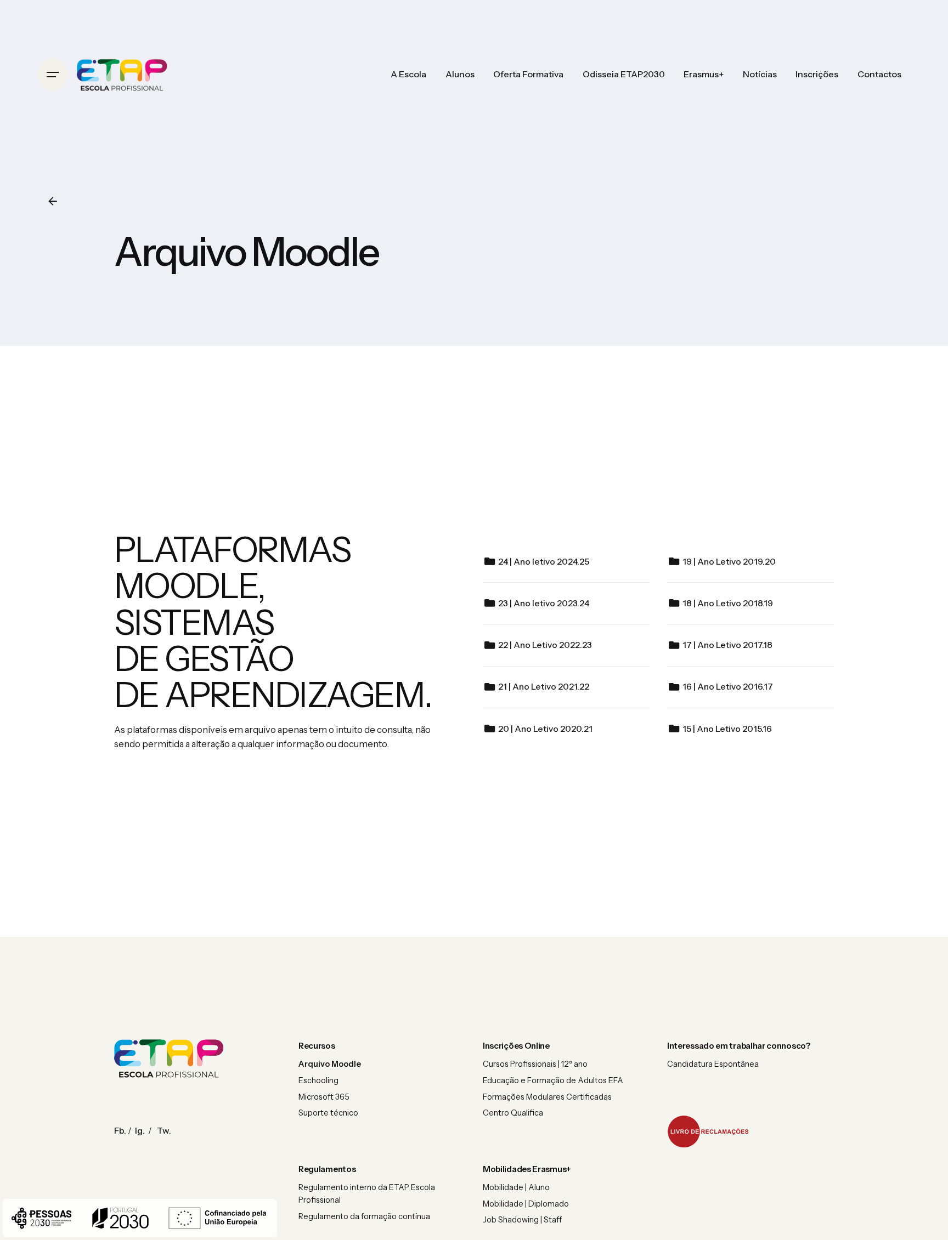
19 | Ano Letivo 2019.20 (729, 561)
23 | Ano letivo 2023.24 (543, 603)
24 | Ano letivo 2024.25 (543, 561)
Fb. (120, 1130)
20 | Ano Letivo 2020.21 (545, 729)
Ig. (140, 1130)
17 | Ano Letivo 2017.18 (727, 645)
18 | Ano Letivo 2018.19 (727, 603)
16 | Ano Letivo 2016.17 (727, 686)
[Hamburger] (52, 74)
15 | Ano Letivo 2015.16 (727, 729)
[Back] (52, 201)
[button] (708, 1131)
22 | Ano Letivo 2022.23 (545, 645)
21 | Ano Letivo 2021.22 (543, 686)
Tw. (164, 1130)
